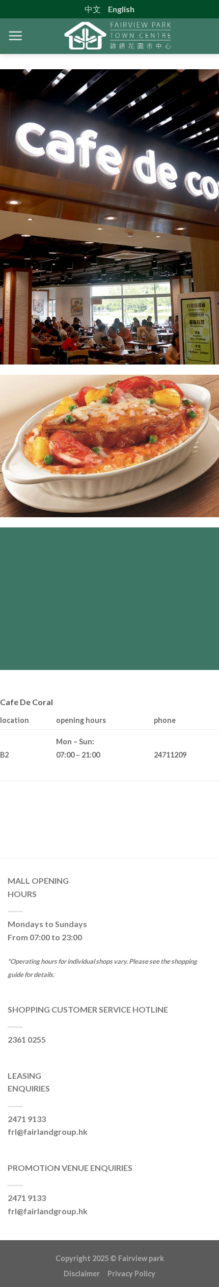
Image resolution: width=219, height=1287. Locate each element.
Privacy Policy (131, 1273)
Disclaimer (85, 1273)
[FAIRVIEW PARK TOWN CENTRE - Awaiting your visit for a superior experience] (117, 36)
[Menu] (15, 35)
